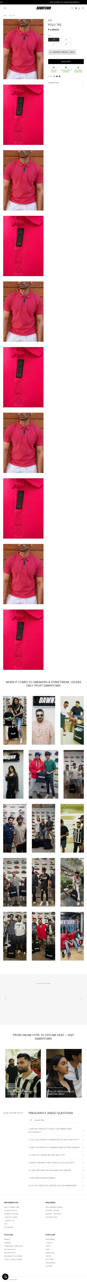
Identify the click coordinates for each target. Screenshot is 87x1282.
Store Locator (10, 1211)
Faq (5, 1224)
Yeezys (48, 1256)
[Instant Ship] (76, 8)
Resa (50, 20)
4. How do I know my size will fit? (47, 1155)
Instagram (8, 1227)
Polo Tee (12, 16)
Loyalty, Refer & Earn (13, 1259)
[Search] (72, 8)
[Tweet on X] (54, 76)
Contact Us (9, 1221)
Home (5, 16)
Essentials (50, 1253)
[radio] (53, 40)
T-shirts (49, 1243)
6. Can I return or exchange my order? (50, 1170)
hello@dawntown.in (54, 1207)
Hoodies (49, 1266)
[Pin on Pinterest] (59, 76)
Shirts (48, 1246)
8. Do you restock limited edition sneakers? (53, 1185)
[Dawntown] (43, 8)
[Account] (78, 8)
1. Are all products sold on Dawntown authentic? (50, 1130)
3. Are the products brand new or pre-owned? (54, 1147)
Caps (48, 1249)
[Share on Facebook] (57, 76)
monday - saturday (53, 1214)
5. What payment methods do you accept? (52, 1162)
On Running (50, 1239)
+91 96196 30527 (52, 1217)
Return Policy (10, 1249)
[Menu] (5, 8)
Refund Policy (10, 1253)
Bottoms (49, 1259)
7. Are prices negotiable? (42, 1178)
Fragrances (50, 1263)
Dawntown (13, 1280)
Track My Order (10, 1217)
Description (53, 83)
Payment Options (11, 1214)
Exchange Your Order (13, 1256)
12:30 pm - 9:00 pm (52, 1211)
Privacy (7, 1239)
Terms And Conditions (13, 1246)
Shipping (7, 1243)
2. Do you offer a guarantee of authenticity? (54, 1139)
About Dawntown (11, 1207)
